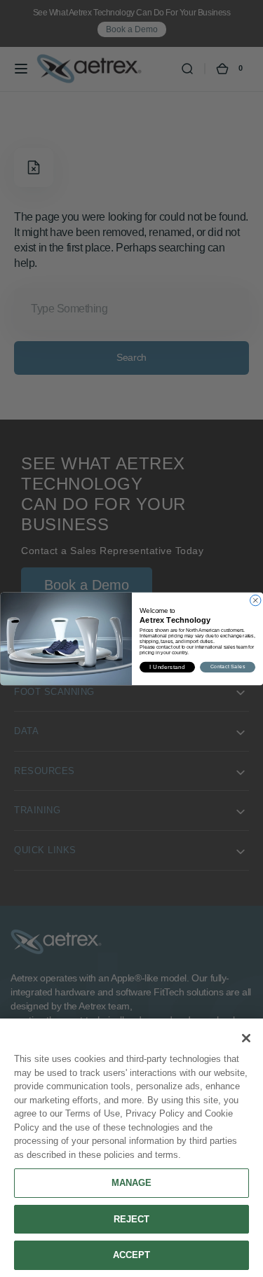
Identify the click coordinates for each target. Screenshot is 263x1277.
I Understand (167, 666)
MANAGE (132, 1183)
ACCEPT (132, 1255)
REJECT (132, 1219)
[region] (131, 1148)
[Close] (246, 1038)
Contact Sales (227, 667)
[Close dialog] (255, 600)
